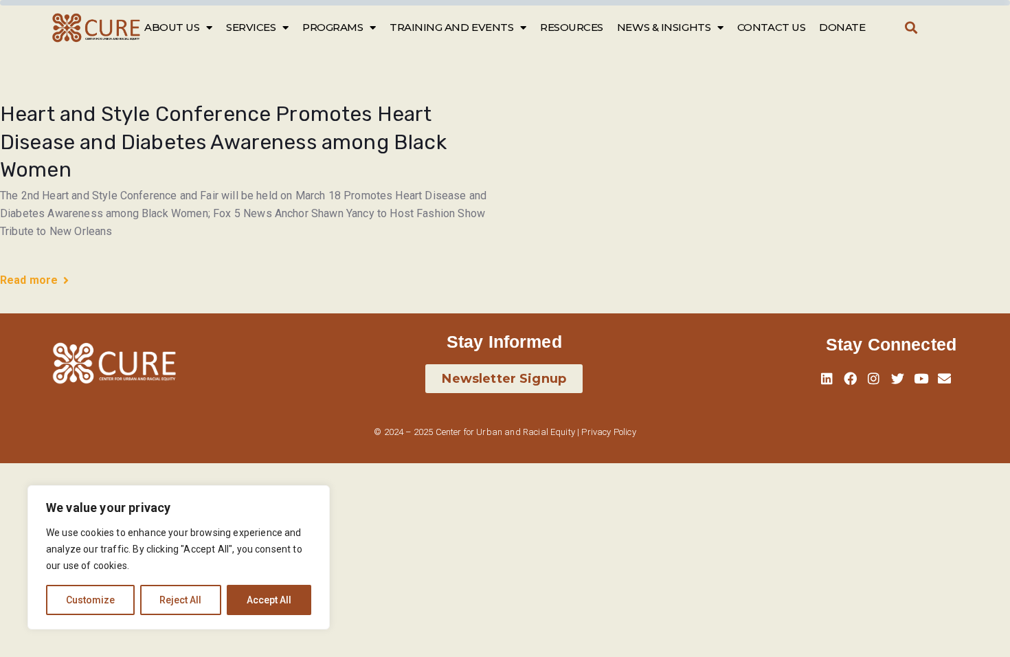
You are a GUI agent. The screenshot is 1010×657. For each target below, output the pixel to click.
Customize (90, 599)
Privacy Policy (608, 432)
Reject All (180, 599)
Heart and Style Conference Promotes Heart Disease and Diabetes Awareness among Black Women (223, 142)
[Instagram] (874, 378)
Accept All (269, 599)
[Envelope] (944, 378)
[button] (910, 27)
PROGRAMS (332, 27)
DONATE (842, 27)
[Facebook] (850, 378)
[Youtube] (921, 378)
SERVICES (251, 27)
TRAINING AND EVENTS (451, 27)
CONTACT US (771, 27)
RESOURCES (571, 27)
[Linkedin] (826, 378)
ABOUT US (171, 27)
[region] (178, 557)
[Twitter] (897, 378)
